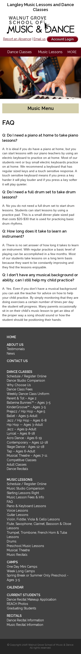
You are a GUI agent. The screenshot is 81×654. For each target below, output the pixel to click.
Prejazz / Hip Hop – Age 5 (26, 411)
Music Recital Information (25, 625)
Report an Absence (17, 39)
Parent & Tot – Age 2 (21, 398)
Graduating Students (21, 608)
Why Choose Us (19, 385)
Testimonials (16, 349)
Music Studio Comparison (25, 488)
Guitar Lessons (17, 515)
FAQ (10, 502)
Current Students (23, 595)
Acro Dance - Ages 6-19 (24, 438)
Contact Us (17, 361)
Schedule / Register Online (26, 376)
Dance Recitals (17, 469)
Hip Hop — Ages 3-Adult (25, 424)
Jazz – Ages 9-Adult (21, 429)
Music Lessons (50, 52)
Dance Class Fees (20, 389)
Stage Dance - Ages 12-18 (25, 447)
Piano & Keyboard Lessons (26, 506)
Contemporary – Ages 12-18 (27, 442)
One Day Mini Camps (22, 566)
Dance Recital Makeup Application (31, 599)
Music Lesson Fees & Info (25, 497)
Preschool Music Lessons (25, 546)
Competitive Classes (21, 460)
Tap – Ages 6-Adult (21, 451)
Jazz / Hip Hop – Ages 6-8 (27, 420)
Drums (11, 541)
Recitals (14, 616)
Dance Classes (19, 52)
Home (11, 337)
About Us (15, 344)
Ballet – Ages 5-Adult (22, 416)
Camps (12, 562)
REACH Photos (17, 604)
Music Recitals (17, 554)
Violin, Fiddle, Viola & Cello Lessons (33, 519)
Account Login (62, 39)
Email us (40, 39)
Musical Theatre (18, 550)
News (11, 353)
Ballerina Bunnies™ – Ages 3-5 (28, 402)
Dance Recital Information (25, 620)
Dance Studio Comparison (26, 380)
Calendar (15, 587)
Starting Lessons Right (23, 493)
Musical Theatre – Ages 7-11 (27, 455)
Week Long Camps (21, 571)
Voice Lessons (17, 510)
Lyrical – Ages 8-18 (21, 433)
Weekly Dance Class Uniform (28, 394)
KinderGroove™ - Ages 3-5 (26, 407)
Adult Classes (17, 464)
